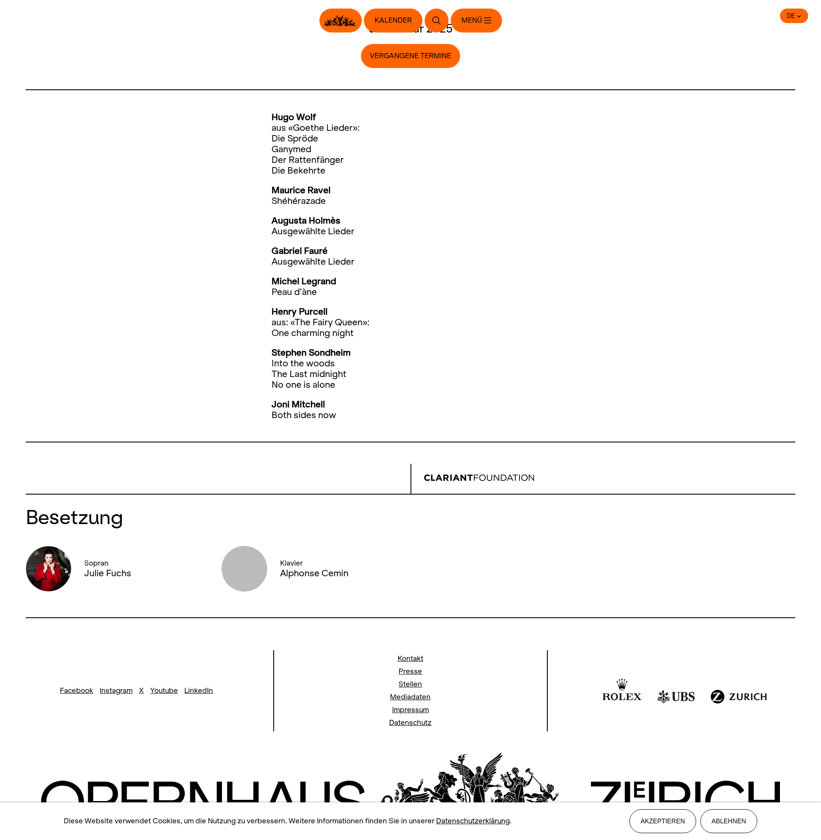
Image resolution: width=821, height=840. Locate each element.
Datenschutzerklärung (473, 821)
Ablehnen (729, 821)
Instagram (116, 691)
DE (791, 15)
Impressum (410, 710)
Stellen (410, 684)
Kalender (393, 20)
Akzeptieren (663, 821)
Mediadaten (410, 697)
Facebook (76, 691)
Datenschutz (410, 723)
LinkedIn (198, 691)
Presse (410, 671)
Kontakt (410, 658)
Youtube (164, 691)
